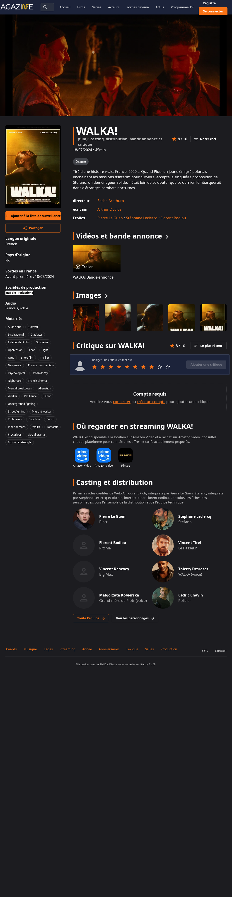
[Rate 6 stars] (135, 367)
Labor (47, 396)
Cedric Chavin (190, 595)
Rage (11, 358)
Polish (50, 419)
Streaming (67, 649)
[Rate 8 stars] (151, 367)
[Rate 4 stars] (119, 367)
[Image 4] (213, 317)
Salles (149, 649)
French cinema (37, 381)
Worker (12, 396)
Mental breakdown (19, 388)
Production (169, 649)
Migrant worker (41, 411)
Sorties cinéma (137, 7)
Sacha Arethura (110, 200)
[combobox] (47, 7)
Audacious (14, 327)
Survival (33, 327)
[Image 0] (86, 317)
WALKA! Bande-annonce (93, 277)
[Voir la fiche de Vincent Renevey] (84, 571)
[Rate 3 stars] (111, 367)
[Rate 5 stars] (127, 367)
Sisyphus (34, 419)
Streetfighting (16, 411)
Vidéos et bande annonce (119, 236)
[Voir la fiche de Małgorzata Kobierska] (84, 598)
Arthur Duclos (109, 209)
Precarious (15, 435)
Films (81, 7)
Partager (36, 228)
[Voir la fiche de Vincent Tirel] (163, 545)
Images (88, 295)
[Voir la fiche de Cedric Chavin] (163, 598)
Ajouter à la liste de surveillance (36, 216)
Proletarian (15, 419)
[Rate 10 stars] (168, 367)
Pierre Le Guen (110, 217)
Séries (96, 7)
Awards (11, 649)
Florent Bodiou (173, 217)
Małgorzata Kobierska (119, 595)
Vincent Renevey (114, 568)
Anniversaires (109, 649)
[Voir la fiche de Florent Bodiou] (84, 545)
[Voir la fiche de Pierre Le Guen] (84, 519)
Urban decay (40, 373)
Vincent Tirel (189, 542)
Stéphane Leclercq (141, 217)
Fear (32, 350)
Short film (27, 358)
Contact (221, 651)
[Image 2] (150, 317)
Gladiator (36, 334)
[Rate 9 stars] (160, 367)
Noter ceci (208, 139)
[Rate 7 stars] (143, 367)
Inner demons (17, 427)
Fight (45, 350)
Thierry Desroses (193, 568)
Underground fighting (21, 404)
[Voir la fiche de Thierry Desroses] (163, 571)
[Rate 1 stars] (94, 367)
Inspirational (16, 334)
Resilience (30, 396)
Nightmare (15, 381)
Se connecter (213, 11)
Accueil (65, 7)
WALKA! (97, 130)
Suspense (42, 342)
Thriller (44, 358)
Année (87, 649)
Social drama (36, 435)
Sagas (48, 649)
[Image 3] (181, 317)
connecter (121, 401)
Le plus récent (211, 346)
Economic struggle (19, 442)
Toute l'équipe (88, 618)
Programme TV (182, 7)
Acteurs (114, 7)
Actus (160, 7)
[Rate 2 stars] (103, 367)
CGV (205, 651)
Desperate (14, 365)
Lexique (132, 649)
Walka (36, 427)
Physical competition (41, 365)
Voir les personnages (132, 618)
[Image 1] (118, 317)
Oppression (15, 350)
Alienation (44, 388)
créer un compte (151, 401)
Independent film (18, 342)
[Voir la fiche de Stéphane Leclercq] (163, 519)
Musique (30, 649)
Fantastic (52, 427)
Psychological (16, 373)
